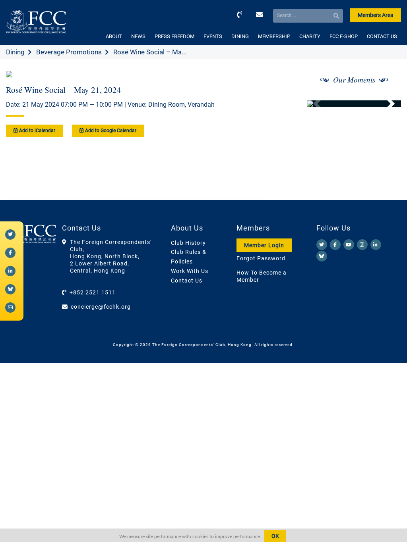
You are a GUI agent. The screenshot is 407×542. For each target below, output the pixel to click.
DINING (240, 36)
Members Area (375, 15)
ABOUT (114, 36)
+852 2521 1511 (93, 292)
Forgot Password (260, 258)
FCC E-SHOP (343, 36)
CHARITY (309, 36)
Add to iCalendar (36, 130)
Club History (188, 243)
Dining (15, 52)
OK (275, 536)
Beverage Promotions (69, 52)
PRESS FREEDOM (174, 36)
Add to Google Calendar (110, 130)
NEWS (138, 36)
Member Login (264, 245)
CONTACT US (382, 36)
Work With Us (189, 271)
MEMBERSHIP (274, 36)
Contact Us (186, 280)
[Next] (386, 103)
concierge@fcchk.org (101, 307)
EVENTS (213, 36)
